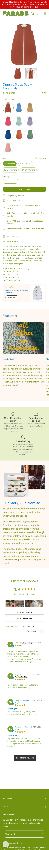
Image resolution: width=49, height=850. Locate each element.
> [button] (25, 758)
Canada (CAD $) (12, 843)
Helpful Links (7, 798)
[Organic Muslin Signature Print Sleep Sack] (37, 293)
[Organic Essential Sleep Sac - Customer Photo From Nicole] (19, 603)
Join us (5, 807)
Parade (11, 847)
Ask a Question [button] (26, 618)
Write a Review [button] (25, 612)
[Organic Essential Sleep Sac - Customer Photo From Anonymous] (29, 603)
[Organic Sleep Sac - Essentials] (18, 73)
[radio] (8, 107)
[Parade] (16, 13)
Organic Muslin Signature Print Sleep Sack (16, 291)
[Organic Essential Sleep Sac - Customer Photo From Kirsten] (10, 603)
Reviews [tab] (9, 626)
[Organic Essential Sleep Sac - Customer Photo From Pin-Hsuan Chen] (38, 603)
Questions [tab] (27, 626)
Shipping (35, 847)
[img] (44, 92)
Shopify (27, 847)
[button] (32, 13)
